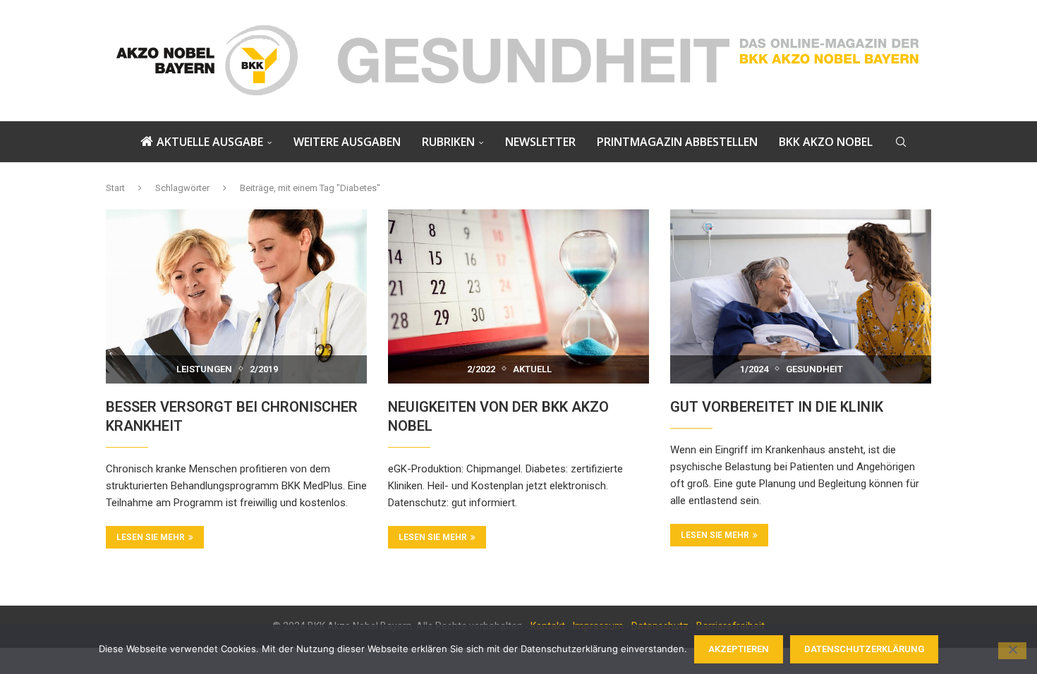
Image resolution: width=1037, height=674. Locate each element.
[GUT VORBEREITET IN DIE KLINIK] (800, 296)
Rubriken (448, 141)
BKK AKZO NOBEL (826, 141)
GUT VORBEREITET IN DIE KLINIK (776, 406)
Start (115, 188)
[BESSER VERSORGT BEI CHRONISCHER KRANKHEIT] (236, 296)
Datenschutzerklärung (864, 649)
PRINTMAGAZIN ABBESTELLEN (677, 141)
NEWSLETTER (540, 141)
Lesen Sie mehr (150, 537)
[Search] (901, 141)
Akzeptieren (738, 649)
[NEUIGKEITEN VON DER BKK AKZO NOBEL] (518, 296)
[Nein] (1012, 650)
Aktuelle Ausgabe (210, 141)
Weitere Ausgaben (347, 141)
